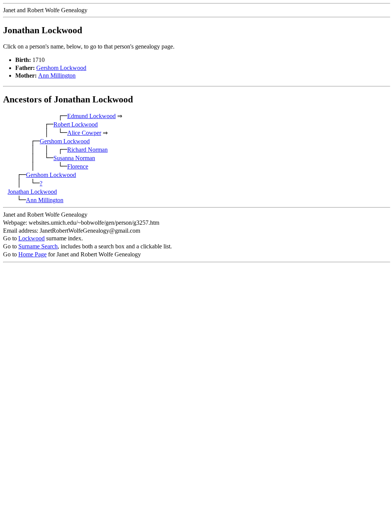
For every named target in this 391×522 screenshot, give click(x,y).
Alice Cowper (84, 133)
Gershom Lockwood (61, 68)
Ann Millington (57, 75)
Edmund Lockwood (91, 116)
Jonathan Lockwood (32, 191)
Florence (77, 166)
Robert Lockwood (75, 124)
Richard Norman (87, 149)
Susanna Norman (74, 158)
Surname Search (38, 246)
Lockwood (31, 238)
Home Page (32, 254)
